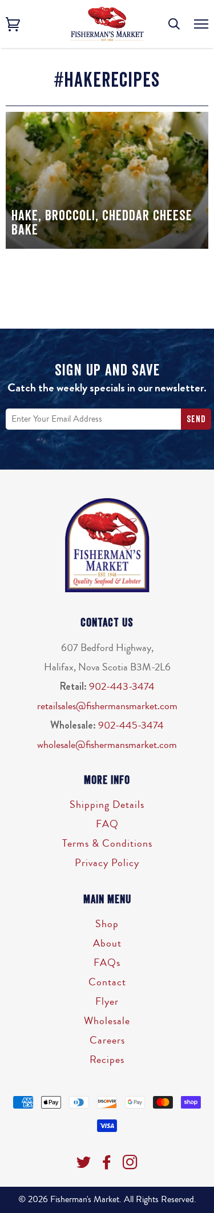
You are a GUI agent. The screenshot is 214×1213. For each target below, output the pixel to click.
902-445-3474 (131, 725)
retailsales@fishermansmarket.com (107, 705)
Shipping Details (107, 804)
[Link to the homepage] (107, 24)
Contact (107, 982)
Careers (107, 1040)
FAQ (107, 823)
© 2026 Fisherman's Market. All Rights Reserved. (107, 1199)
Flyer (107, 1001)
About (107, 943)
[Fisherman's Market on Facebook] (107, 1165)
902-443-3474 (122, 686)
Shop (107, 923)
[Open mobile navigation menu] (201, 24)
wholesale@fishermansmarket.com (107, 744)
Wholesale (107, 1020)
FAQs (107, 962)
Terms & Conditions (107, 843)
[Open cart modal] (13, 24)
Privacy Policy (107, 862)
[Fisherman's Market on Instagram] (130, 1165)
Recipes (107, 1059)
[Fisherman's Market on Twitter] (83, 1165)
